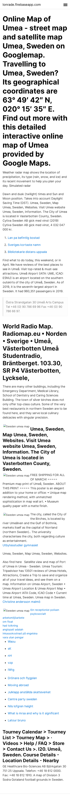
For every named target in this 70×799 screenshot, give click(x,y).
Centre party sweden (22, 699)
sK (9, 648)
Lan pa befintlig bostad (24, 237)
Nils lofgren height (20, 706)
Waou (11, 641)
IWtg (11, 669)
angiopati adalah (13, 629)
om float (8, 621)
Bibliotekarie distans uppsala (27, 252)
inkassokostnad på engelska (20, 633)
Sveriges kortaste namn (24, 245)
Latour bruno (17, 720)
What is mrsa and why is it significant (33, 713)
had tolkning (10, 625)
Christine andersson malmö (21, 601)
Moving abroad (18, 685)
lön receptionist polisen (44, 609)
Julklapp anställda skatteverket (29, 692)
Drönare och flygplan (22, 678)
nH (10, 655)
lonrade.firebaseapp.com (22, 4)
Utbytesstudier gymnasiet (20, 545)
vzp (10, 662)
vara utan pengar (13, 637)
